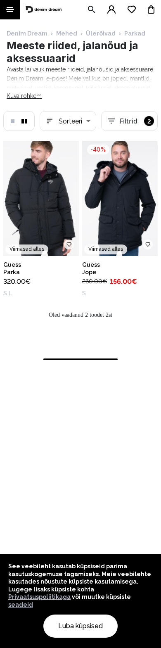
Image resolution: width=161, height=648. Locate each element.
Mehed (66, 33)
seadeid (20, 604)
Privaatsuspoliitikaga (39, 596)
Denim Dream (27, 33)
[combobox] (68, 121)
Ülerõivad (101, 33)
